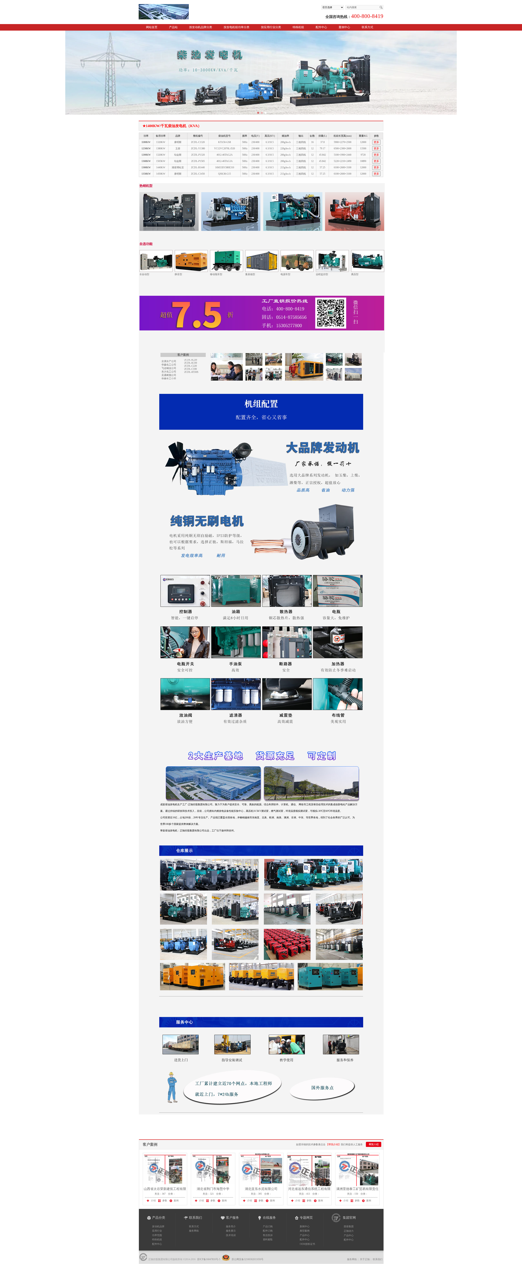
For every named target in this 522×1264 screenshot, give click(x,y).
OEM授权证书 (307, 1244)
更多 (376, 142)
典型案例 (305, 1230)
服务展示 (231, 1230)
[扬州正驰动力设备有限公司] (186, 6)
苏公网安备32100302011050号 (247, 1259)
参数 (164, 1200)
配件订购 (268, 1230)
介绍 (153, 1200)
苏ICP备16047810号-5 (208, 1259)
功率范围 (157, 1235)
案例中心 (344, 27)
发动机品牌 (158, 1226)
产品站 (173, 27)
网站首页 (151, 27)
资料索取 (268, 1239)
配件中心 (321, 27)
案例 (176, 1200)
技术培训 (231, 1235)
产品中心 (305, 1235)
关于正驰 (365, 1259)
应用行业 (157, 1230)
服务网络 (194, 1230)
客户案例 (150, 1144)
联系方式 (367, 27)
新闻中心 (305, 1226)
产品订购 (268, 1226)
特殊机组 (157, 1239)
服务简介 (231, 1226)
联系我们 (378, 1259)
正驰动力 (349, 1231)
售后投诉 (268, 1235)
